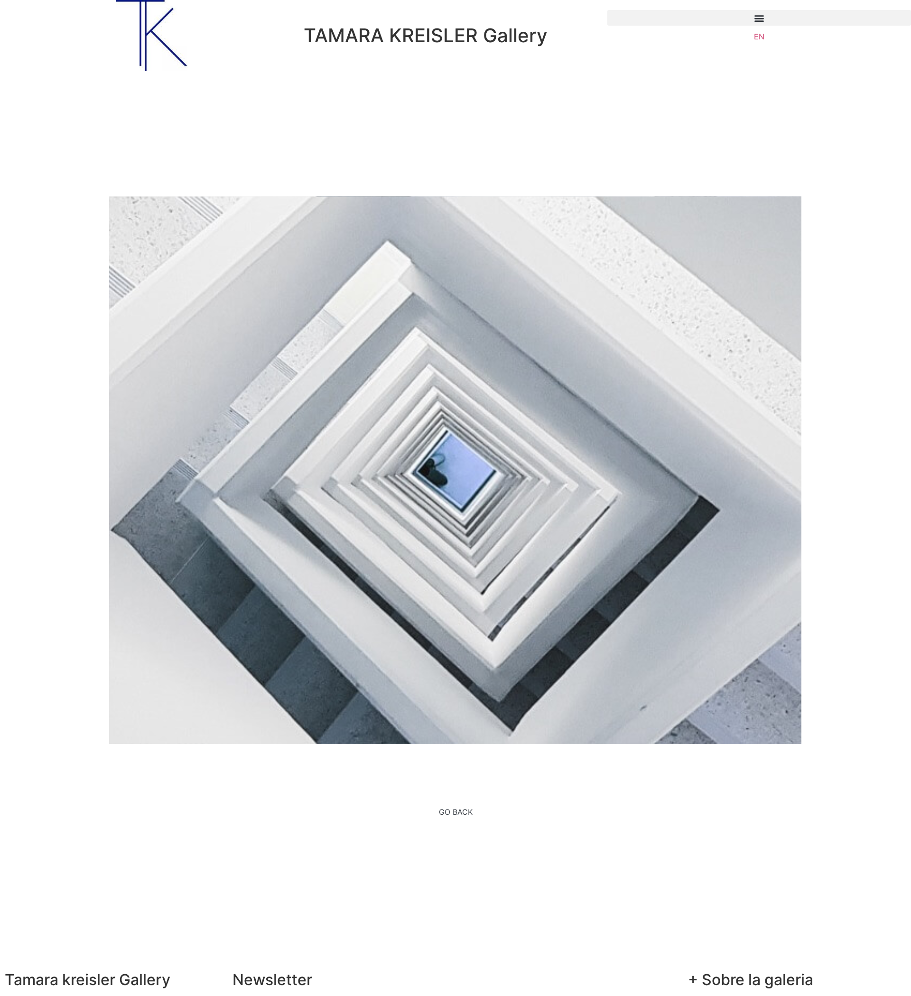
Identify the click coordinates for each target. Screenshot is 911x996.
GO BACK (456, 812)
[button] (759, 18)
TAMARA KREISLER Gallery (426, 35)
